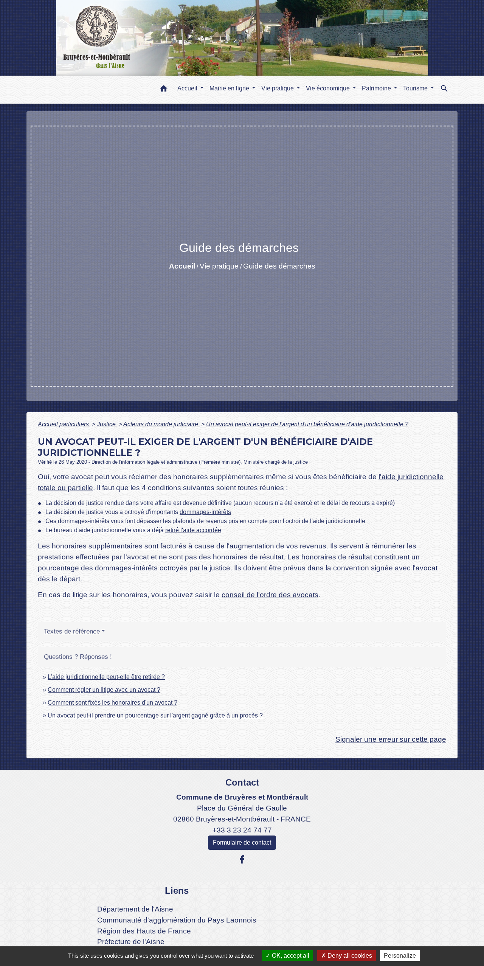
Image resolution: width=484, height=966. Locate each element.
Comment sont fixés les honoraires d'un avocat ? (112, 702)
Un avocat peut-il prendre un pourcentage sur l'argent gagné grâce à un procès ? (155, 715)
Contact (242, 782)
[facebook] (242, 860)
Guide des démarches (279, 266)
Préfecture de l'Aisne (130, 942)
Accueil (182, 266)
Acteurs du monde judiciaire (161, 424)
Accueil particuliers (64, 424)
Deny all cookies (349, 955)
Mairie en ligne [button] (230, 88)
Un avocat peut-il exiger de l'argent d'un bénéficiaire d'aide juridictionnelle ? (307, 424)
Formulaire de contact (242, 842)
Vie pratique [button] (278, 88)
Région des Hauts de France (144, 931)
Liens (177, 890)
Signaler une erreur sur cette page (390, 739)
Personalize (400, 955)
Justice (107, 424)
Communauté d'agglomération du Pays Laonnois (176, 920)
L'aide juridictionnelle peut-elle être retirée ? (106, 677)
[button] (163, 90)
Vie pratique (219, 266)
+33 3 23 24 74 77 (242, 830)
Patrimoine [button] (377, 88)
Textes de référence (72, 631)
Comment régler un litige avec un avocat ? (104, 689)
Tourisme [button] (416, 88)
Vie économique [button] (328, 88)
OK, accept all (289, 955)
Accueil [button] (188, 88)
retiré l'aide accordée (193, 530)
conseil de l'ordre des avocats (270, 595)
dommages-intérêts (205, 512)
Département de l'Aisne (135, 909)
